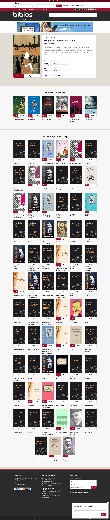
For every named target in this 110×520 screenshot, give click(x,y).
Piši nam (45, 9)
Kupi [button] (18, 76)
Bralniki (25, 9)
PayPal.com (16, 484)
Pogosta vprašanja (32, 9)
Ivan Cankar (49, 43)
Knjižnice (16, 9)
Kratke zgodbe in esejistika (50, 37)
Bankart (23, 484)
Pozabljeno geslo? (67, 5)
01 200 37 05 (47, 480)
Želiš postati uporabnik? (78, 5)
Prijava (94, 487)
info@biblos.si (48, 481)
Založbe (20, 9)
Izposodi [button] (31, 76)
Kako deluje (39, 9)
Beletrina (56, 61)
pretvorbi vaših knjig (48, 493)
